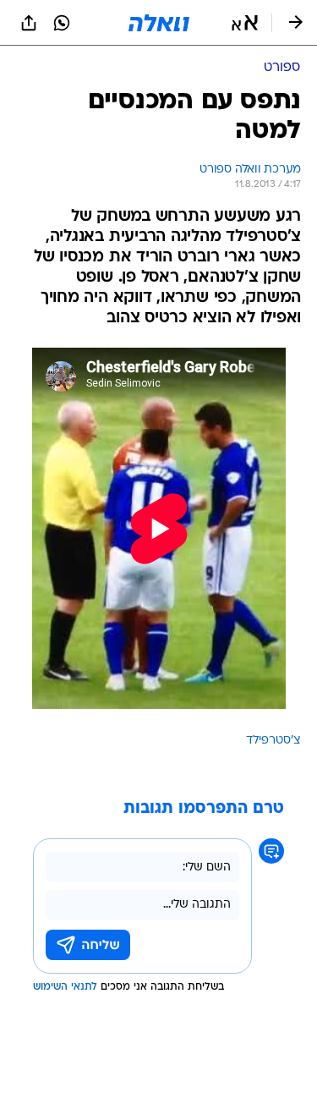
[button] (245, 22)
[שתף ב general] (28, 23)
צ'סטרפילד (273, 740)
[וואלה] (158, 22)
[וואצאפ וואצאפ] (61, 22)
